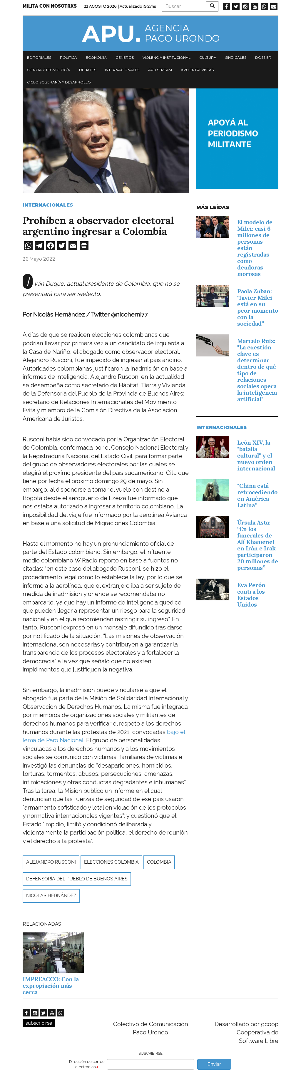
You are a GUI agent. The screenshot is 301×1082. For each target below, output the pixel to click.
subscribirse (39, 1023)
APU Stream (160, 70)
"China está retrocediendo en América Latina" (257, 495)
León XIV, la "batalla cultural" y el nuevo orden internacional (256, 455)
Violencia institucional (166, 57)
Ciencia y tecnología (48, 70)
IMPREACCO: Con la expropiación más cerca (51, 985)
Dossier (263, 57)
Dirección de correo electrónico (87, 1064)
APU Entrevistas (197, 70)
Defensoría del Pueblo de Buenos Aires (77, 879)
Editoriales (39, 57)
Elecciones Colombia (111, 862)
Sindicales (235, 57)
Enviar (214, 1064)
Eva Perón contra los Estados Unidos (251, 594)
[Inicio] (150, 33)
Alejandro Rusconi (51, 862)
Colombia (159, 862)
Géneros (125, 57)
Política (68, 57)
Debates (87, 70)
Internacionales (122, 70)
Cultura (207, 57)
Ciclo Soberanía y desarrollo (59, 82)
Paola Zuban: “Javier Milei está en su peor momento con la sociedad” (257, 307)
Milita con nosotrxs (50, 6)
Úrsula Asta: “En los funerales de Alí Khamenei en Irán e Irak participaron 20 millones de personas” (257, 545)
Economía (96, 57)
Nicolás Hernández (51, 895)
